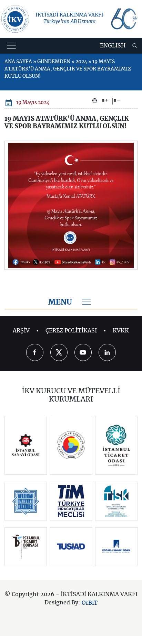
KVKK (121, 330)
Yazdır (95, 100)
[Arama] (135, 46)
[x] (59, 352)
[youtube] (83, 352)
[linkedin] (107, 352)
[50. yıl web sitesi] (124, 19)
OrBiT (90, 602)
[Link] (26, 445)
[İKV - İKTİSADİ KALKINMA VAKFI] (15, 19)
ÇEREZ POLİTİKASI (71, 330)
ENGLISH (112, 45)
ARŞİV (21, 330)
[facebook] (34, 352)
